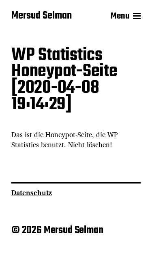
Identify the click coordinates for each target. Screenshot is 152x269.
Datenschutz (31, 192)
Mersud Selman (41, 16)
